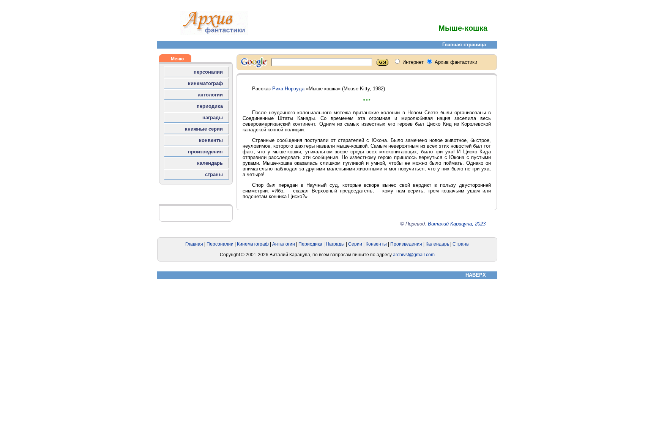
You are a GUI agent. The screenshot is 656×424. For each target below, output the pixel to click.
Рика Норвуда (288, 88)
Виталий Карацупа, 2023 (457, 224)
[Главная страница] (214, 33)
